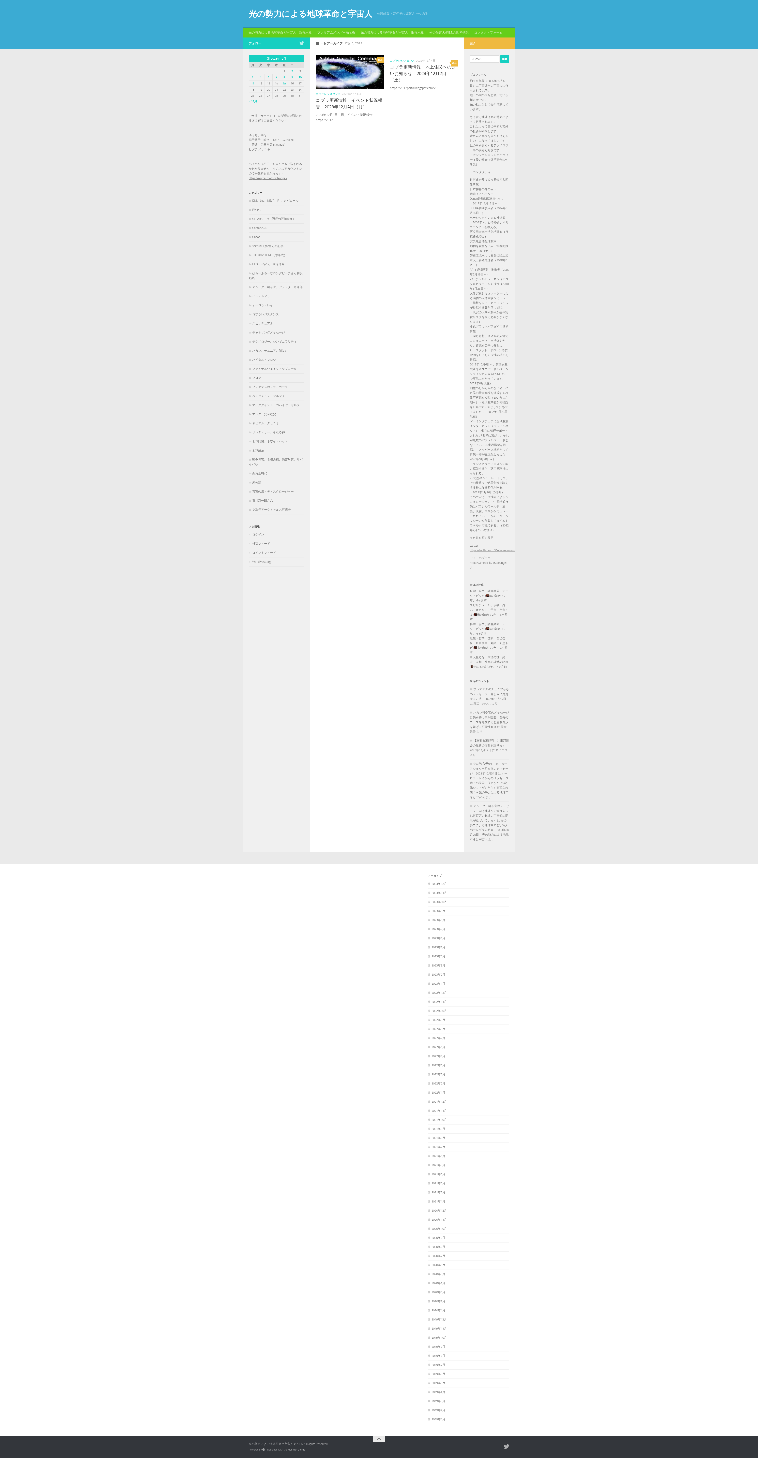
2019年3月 (438, 1401)
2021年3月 (438, 1183)
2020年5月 (438, 1274)
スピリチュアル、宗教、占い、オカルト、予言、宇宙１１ (489, 609)
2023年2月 (438, 974)
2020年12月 (439, 1210)
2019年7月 (438, 1365)
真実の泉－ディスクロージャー (273, 491)
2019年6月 (438, 1374)
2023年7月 (438, 929)
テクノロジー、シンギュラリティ (274, 341)
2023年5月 (438, 947)
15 (284, 83)
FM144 (256, 210)
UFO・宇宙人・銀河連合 (268, 264)
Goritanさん (259, 228)
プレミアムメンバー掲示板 (336, 32)
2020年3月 (438, 1292)
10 (300, 77)
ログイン (258, 534)
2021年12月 (439, 1101)
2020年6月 (438, 1265)
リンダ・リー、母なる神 (268, 432)
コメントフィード (264, 552)
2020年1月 (438, 1310)
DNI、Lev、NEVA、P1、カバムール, (275, 200)
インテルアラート (264, 296)
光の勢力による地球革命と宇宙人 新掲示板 (280, 32)
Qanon (256, 237)
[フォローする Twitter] (301, 43)
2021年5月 (438, 1165)
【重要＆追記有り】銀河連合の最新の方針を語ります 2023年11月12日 (489, 745)
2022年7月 (438, 1038)
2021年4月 (438, 1174)
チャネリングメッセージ (268, 332)
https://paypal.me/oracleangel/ (268, 178)
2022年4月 (438, 1065)
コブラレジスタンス (328, 94)
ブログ (256, 378)
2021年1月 (438, 1201)
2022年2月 (438, 1083)
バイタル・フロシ (264, 359)
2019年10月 (439, 1337)
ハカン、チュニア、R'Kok (269, 350)
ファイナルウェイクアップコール (274, 369)
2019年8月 (438, 1356)
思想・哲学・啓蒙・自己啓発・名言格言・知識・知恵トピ (489, 643)
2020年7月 (438, 1256)
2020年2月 (438, 1301)
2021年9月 (438, 1129)
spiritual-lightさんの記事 (267, 246)
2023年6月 (438, 938)
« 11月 (253, 101)
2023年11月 (439, 893)
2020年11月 (439, 1219)
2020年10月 (439, 1228)
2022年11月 (439, 1002)
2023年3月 (438, 965)
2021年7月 (438, 1147)
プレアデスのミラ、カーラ (270, 387)
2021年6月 (438, 1156)
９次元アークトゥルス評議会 (271, 509)
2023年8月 (438, 920)
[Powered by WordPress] (263, 1449)
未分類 (256, 482)
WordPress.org (261, 562)
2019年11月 (439, 1328)
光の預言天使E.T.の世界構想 (449, 32)
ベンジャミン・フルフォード (271, 396)
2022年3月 (438, 1074)
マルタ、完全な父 (264, 414)
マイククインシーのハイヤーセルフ (276, 405)
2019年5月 (438, 1383)
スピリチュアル (262, 323)
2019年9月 (438, 1346)
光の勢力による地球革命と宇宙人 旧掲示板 (392, 32)
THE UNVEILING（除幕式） (269, 255)
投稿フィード (261, 543)
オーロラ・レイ (262, 305)
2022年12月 (439, 992)
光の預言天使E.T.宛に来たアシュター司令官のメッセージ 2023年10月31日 (489, 768)
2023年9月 (438, 911)
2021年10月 (439, 1120)
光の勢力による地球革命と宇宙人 (311, 14)
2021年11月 (439, 1110)
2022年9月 (438, 1020)
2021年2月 (438, 1192)
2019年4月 (438, 1392)
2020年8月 (438, 1247)
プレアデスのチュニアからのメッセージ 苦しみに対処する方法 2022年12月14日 (489, 694)
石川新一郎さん (262, 500)
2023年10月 (439, 902)
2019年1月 (438, 1419)
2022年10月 (439, 1011)
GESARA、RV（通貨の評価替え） (274, 219)
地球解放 (258, 450)
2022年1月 (438, 1092)
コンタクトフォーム (488, 32)
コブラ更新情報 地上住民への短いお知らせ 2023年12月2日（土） (423, 74)
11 (252, 83)
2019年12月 (439, 1319)
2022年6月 (438, 1047)
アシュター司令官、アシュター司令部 (277, 287)
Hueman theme (296, 1449)
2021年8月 (438, 1138)
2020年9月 (438, 1238)
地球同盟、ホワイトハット (270, 441)
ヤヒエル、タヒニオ (265, 423)
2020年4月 (438, 1283)
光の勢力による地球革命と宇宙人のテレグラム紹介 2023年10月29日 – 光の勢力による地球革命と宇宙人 (489, 830)
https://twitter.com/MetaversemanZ (492, 550)
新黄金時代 (259, 473)
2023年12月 (439, 884)
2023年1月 (438, 983)
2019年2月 (438, 1410)
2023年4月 (438, 956)
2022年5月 (438, 1056)
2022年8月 (438, 1029)
